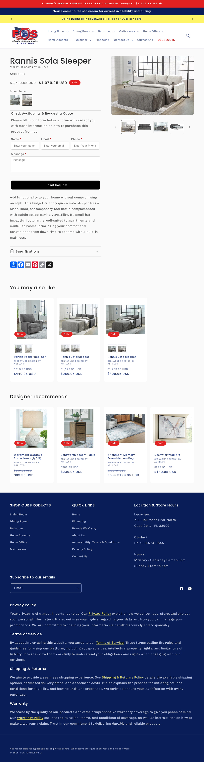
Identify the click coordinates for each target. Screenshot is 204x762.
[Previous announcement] (11, 19)
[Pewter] (15, 100)
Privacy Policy (82, 549)
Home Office (18, 542)
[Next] (189, 127)
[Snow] (27, 100)
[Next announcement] (192, 19)
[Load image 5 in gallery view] (177, 127)
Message (18, 154)
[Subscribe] (77, 588)
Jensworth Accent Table (78, 455)
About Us (78, 535)
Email (46, 139)
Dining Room (19, 521)
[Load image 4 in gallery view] (160, 127)
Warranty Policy (30, 718)
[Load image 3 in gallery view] (144, 127)
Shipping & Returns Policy (123, 677)
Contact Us (80, 556)
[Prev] (115, 127)
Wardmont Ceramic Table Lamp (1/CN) (28, 456)
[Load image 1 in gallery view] (128, 127)
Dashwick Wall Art (167, 455)
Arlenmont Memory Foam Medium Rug (121, 456)
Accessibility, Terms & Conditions (96, 542)
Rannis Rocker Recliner (30, 357)
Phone (76, 139)
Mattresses (18, 549)
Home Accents (20, 535)
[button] (57, 31)
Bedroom (16, 528)
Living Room (18, 514)
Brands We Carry (84, 528)
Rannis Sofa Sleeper (75, 357)
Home (76, 514)
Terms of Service (110, 642)
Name (16, 139)
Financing (79, 521)
